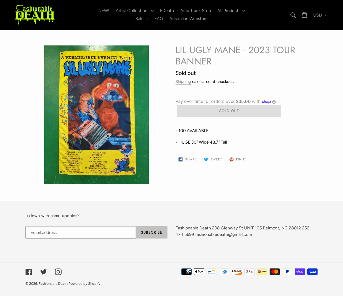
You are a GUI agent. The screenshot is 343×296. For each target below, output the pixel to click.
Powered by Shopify (84, 284)
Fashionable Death (53, 284)
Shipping (183, 81)
